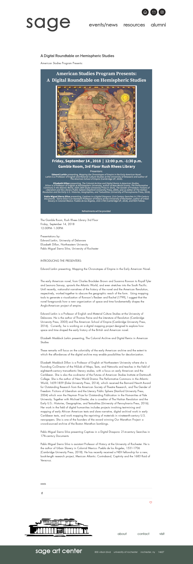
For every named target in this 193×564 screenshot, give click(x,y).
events (43, 483)
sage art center (59, 550)
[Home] (145, 12)
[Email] (153, 12)
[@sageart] (162, 12)
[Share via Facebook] (42, 493)
